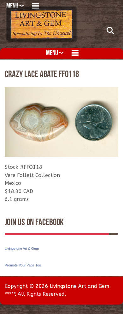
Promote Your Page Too (23, 265)
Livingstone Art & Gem (22, 248)
